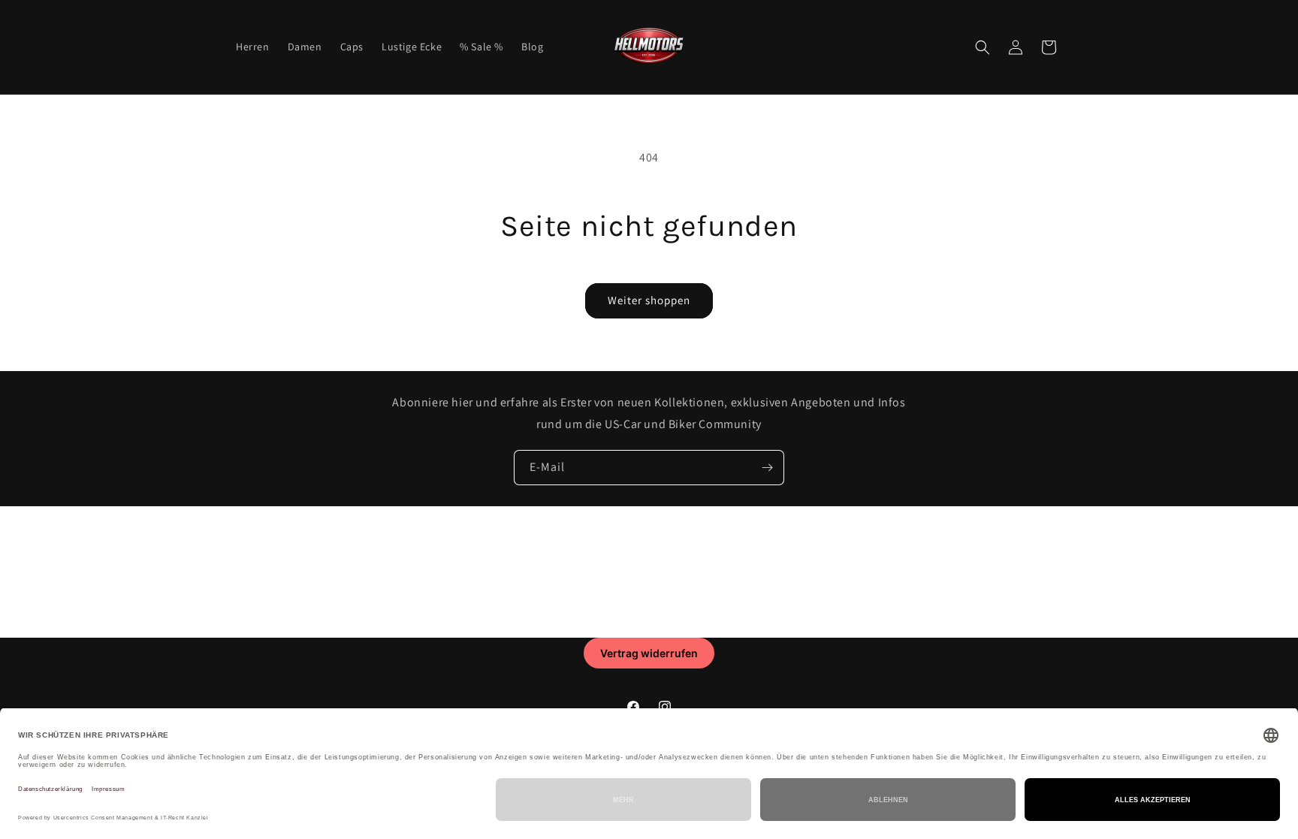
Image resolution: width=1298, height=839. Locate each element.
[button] (982, 47)
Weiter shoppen (649, 300)
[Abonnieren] (766, 467)
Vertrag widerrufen (649, 653)
